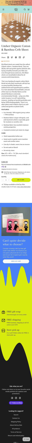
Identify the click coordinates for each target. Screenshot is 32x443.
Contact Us (16, 418)
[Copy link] (24, 57)
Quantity (3, 176)
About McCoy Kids (16, 425)
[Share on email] (20, 57)
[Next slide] (30, 3)
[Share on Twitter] (12, 57)
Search (16, 415)
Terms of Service (16, 432)
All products (16, 428)
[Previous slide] (2, 3)
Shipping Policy (16, 422)
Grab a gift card (16, 261)
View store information (23, 187)
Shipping (3, 169)
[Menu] (3, 9)
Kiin (2, 64)
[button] (25, 9)
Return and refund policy (16, 435)
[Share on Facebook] (8, 57)
